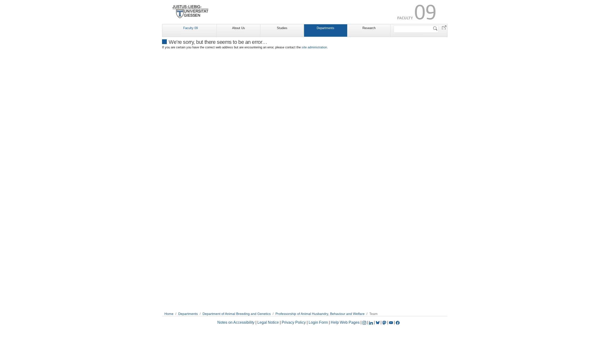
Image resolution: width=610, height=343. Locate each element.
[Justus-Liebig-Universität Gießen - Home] (190, 12)
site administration (314, 47)
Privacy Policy (294, 322)
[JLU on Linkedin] (371, 322)
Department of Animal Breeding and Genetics (237, 314)
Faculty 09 (190, 28)
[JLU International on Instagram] (364, 322)
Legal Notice (268, 322)
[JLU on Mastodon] (384, 322)
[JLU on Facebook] (398, 322)
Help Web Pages (345, 322)
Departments (325, 28)
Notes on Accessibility (236, 322)
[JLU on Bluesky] (378, 322)
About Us (238, 28)
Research (369, 28)
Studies (282, 28)
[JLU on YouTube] (391, 322)
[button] (444, 27)
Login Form (318, 322)
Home (168, 314)
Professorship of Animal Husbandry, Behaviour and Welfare (320, 314)
